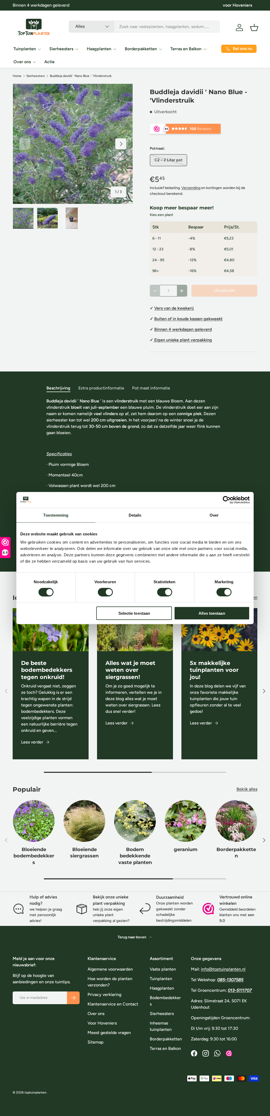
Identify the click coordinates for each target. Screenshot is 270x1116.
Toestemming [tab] (55, 515)
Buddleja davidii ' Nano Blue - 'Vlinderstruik (81, 75)
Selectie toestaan (134, 613)
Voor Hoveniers (102, 1023)
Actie (49, 61)
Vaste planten (163, 969)
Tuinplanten (161, 978)
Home (17, 75)
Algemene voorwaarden (110, 969)
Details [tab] (135, 515)
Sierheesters (35, 75)
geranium (185, 849)
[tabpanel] (135, 475)
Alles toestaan (212, 613)
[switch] (105, 592)
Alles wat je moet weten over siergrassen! (130, 670)
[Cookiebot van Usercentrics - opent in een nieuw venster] (227, 500)
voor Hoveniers (237, 5)
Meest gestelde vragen (109, 1032)
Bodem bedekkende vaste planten (135, 856)
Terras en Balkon (165, 1048)
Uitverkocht (224, 290)
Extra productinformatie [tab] (101, 388)
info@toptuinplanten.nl (223, 969)
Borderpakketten (236, 853)
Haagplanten (162, 988)
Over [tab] (214, 515)
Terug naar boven (132, 937)
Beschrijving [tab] (58, 388)
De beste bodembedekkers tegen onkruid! (46, 670)
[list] (73, 144)
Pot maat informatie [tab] (151, 388)
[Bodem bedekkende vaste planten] (135, 821)
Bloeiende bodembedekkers (33, 856)
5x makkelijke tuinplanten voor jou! (214, 670)
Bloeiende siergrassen (84, 853)
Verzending (190, 188)
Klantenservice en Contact (113, 1004)
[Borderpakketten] (236, 821)
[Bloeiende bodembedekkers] (34, 821)
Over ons (96, 1013)
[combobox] (144, 26)
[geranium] (185, 821)
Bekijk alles (247, 789)
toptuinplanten (35, 1092)
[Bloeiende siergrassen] (84, 821)
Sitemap (96, 1042)
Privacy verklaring (104, 994)
